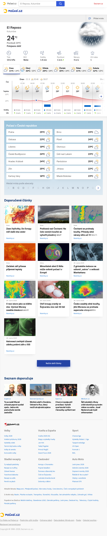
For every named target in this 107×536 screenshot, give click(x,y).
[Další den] (101, 96)
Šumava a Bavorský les (46, 471)
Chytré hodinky (93, 500)
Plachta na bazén (26, 495)
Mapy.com (20, 489)
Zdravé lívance (9, 471)
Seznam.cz (98, 4)
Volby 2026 (8, 436)
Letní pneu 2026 (78, 464)
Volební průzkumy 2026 (12, 439)
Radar (78, 520)
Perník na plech (9, 481)
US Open (75, 446)
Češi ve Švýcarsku (44, 475)
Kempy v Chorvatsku (45, 464)
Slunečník (46, 495)
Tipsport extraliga (78, 443)
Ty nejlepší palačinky (11, 464)
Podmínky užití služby (29, 520)
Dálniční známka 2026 (80, 468)
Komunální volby (10, 453)
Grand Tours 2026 (44, 453)
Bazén (16, 495)
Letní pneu (64, 500)
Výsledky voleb (9, 443)
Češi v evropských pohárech (74, 489)
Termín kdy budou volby (12, 446)
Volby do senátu (10, 450)
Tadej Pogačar (43, 446)
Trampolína (38, 495)
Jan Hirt (41, 443)
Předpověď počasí (31, 489)
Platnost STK (77, 481)
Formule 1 (76, 450)
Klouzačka (54, 495)
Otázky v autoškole (79, 478)
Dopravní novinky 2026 (80, 471)
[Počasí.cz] (12, 11)
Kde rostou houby (45, 489)
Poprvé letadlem (44, 468)
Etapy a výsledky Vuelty (46, 439)
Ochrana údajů (46, 520)
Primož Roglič (43, 450)
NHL (74, 453)
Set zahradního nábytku (67, 495)
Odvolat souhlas (89, 520)
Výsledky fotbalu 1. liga (80, 439)
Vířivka (90, 495)
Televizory (83, 500)
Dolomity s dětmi (44, 481)
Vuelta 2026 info (44, 436)
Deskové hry (73, 500)
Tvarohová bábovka (11, 475)
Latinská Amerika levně (46, 478)
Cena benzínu (58, 489)
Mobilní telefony (26, 500)
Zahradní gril (82, 495)
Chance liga (76, 436)
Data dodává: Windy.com (64, 520)
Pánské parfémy (10, 503)
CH (48, 188)
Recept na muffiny (10, 468)
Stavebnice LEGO (39, 500)
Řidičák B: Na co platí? (80, 475)
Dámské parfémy (53, 500)
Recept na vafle (9, 478)
